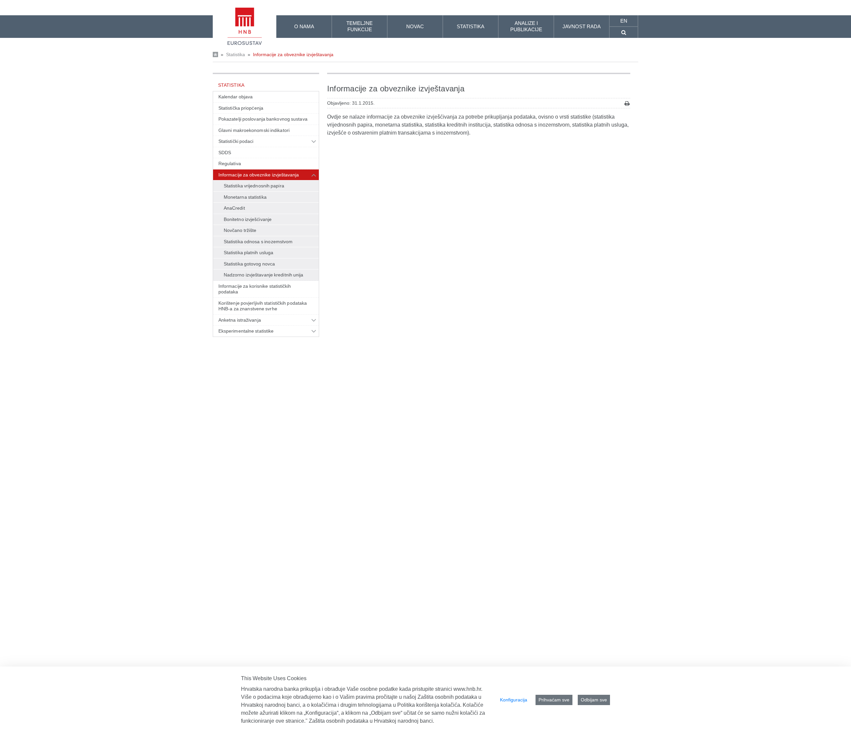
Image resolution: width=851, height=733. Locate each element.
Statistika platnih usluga (248, 252)
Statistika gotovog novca (249, 263)
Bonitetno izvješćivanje (248, 219)
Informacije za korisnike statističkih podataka (254, 289)
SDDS (224, 152)
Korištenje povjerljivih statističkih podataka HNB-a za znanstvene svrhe (262, 306)
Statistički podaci (236, 141)
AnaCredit (234, 208)
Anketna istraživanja (239, 320)
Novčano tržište (240, 230)
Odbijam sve (594, 699)
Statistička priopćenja (240, 108)
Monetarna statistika (245, 197)
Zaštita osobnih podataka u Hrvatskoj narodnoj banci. (371, 721)
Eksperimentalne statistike (246, 331)
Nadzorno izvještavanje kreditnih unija (264, 274)
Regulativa (229, 163)
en (623, 21)
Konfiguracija (513, 699)
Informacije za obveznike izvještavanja (293, 54)
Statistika (235, 54)
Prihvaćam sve (554, 699)
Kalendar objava (235, 96)
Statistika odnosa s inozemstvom (258, 241)
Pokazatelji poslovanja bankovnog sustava (262, 119)
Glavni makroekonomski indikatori (254, 130)
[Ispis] (627, 103)
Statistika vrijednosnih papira (254, 185)
